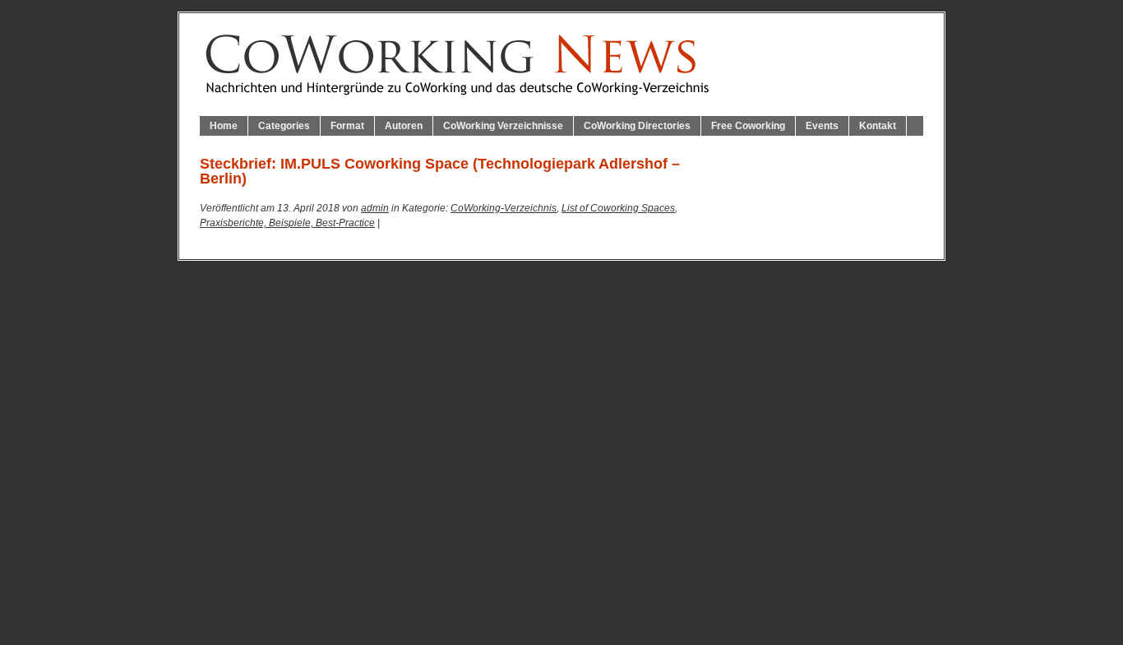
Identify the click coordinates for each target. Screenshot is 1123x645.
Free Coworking (748, 126)
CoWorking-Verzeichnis (504, 208)
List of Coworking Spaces (618, 208)
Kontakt (877, 126)
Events (822, 126)
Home (224, 126)
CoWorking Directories (637, 126)
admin (375, 208)
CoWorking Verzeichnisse (503, 126)
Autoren (404, 126)
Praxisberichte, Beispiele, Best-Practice (287, 223)
